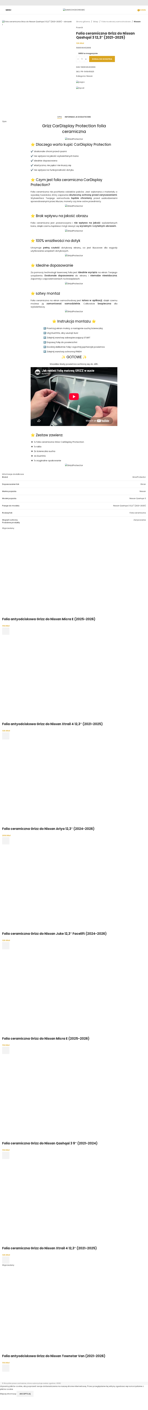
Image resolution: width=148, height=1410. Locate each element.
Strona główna (83, 21)
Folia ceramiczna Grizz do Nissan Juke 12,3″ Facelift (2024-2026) (54, 933)
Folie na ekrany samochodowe (116, 21)
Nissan (137, 21)
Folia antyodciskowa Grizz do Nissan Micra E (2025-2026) (48, 619)
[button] (5, 736)
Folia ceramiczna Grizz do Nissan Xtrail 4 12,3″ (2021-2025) (49, 1248)
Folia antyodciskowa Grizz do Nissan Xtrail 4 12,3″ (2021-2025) (52, 724)
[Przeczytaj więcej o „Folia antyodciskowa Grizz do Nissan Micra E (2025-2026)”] (5, 631)
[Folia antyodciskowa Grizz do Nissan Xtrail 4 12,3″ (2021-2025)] (45, 678)
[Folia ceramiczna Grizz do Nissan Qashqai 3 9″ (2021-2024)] (45, 1097)
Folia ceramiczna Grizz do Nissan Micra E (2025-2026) (45, 1038)
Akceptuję (25, 1393)
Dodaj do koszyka (102, 59)
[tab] (59, 117)
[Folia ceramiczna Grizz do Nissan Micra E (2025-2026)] (45, 992)
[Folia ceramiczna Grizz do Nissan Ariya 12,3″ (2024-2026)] (45, 783)
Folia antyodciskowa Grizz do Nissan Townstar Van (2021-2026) (53, 1356)
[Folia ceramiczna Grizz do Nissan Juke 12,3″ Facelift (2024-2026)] (45, 888)
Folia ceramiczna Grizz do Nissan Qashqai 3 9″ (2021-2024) (50, 1143)
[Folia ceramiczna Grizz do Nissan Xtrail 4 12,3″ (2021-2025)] (45, 1202)
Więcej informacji (8, 1393)
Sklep (95, 21)
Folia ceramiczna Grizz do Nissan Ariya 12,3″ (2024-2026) (48, 829)
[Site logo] (74, 9)
